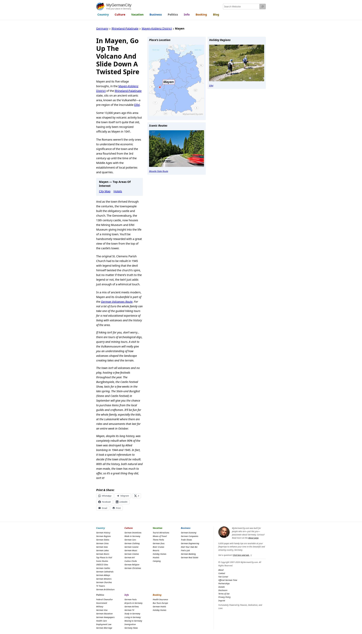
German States (102, 539)
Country (100, 528)
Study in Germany (132, 613)
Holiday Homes (159, 554)
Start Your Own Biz (189, 547)
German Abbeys (103, 575)
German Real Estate (189, 557)
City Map (104, 191)
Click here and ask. (241, 555)
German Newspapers (105, 617)
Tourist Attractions (161, 532)
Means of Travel (160, 536)
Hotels (118, 191)
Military (99, 606)
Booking (157, 594)
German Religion (131, 564)
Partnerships (224, 583)
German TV (129, 610)
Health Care (101, 620)
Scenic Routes (102, 561)
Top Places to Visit (104, 557)
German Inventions (132, 532)
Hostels (156, 557)
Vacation (157, 528)
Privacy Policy (224, 597)
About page (253, 538)
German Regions (103, 536)
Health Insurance (160, 599)
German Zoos (158, 543)
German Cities (102, 543)
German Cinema (131, 554)
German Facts (130, 599)
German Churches (104, 582)
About (221, 570)
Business (185, 528)
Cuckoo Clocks (130, 561)
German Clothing (132, 543)
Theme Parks (158, 539)
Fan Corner (223, 576)
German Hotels (159, 606)
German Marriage (104, 628)
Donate (221, 587)
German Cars (130, 539)
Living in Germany (132, 617)
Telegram (124, 495)
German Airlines (131, 606)
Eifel (137, 105)
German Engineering (190, 543)
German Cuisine (131, 547)
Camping (157, 561)
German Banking (188, 554)
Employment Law (103, 624)
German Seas (102, 547)
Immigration (130, 624)
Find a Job (185, 550)
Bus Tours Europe (160, 603)
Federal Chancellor (104, 599)
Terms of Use (224, 593)
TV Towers (100, 586)
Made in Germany (132, 536)
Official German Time (227, 580)
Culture (128, 528)
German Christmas (132, 568)
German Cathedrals (104, 571)
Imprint (221, 600)
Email (104, 508)
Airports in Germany (133, 603)
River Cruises (158, 547)
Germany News (131, 628)
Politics (100, 594)
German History (103, 532)
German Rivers (102, 554)
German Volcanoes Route (116, 302)
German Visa (101, 610)
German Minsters (103, 578)
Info (126, 594)
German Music (130, 550)
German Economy (188, 532)
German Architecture (105, 589)
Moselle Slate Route (158, 171)
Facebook (106, 501)
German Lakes (102, 550)
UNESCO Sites (102, 564)
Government (101, 603)
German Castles (103, 568)
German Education (104, 613)
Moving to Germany (133, 620)
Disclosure (222, 590)
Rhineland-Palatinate (128, 91)
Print (118, 508)
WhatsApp (106, 495)
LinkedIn (123, 501)
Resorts (156, 550)
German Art (129, 557)
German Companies (189, 536)
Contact (221, 573)
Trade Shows (186, 539)
